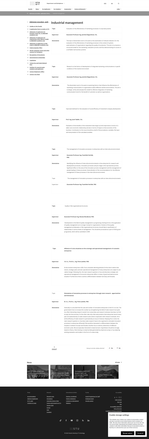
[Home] (27, 13)
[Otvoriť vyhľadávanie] (118, 3)
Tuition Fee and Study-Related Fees (38, 63)
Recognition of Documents (37, 55)
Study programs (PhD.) (36, 48)
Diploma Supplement (32, 398)
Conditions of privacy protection (114, 411)
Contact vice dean (35, 74)
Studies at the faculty (36, 26)
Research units (50, 396)
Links (118, 9)
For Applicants (46, 9)
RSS (121, 404)
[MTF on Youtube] (71, 420)
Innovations (50, 398)
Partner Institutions (71, 398)
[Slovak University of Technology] (74, 428)
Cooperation (67, 9)
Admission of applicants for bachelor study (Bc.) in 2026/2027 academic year (39, 33)
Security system (89, 401)
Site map (119, 402)
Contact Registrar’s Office (37, 71)
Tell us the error (118, 408)
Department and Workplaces (55, 3)
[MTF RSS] (83, 420)
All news (117, 362)
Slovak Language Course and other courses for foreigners (39, 51)
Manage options (127, 433)
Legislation (33, 60)
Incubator (49, 412)
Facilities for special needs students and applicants (37, 68)
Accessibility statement (116, 406)
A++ (120, 397)
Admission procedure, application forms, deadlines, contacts (45, 13)
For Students (57, 9)
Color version (118, 400)
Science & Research (79, 9)
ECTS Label (30, 401)
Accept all (140, 433)
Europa (48, 407)
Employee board (89, 398)
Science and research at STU (54, 403)
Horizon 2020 (50, 405)
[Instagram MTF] (77, 420)
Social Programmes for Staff (92, 396)
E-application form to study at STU (39, 29)
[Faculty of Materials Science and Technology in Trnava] (35, 3)
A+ (117, 397)
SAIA (48, 410)
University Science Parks (53, 401)
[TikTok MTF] (60, 420)
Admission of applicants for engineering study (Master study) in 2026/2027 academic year (39, 39)
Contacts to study (31, 403)
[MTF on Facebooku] (66, 420)
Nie (120, 348)
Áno (112, 348)
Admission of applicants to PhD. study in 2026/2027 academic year (39, 44)
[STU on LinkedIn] (88, 420)
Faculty (30, 9)
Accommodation (31, 396)
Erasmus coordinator (71, 396)
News (37, 9)
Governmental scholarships (37, 57)
